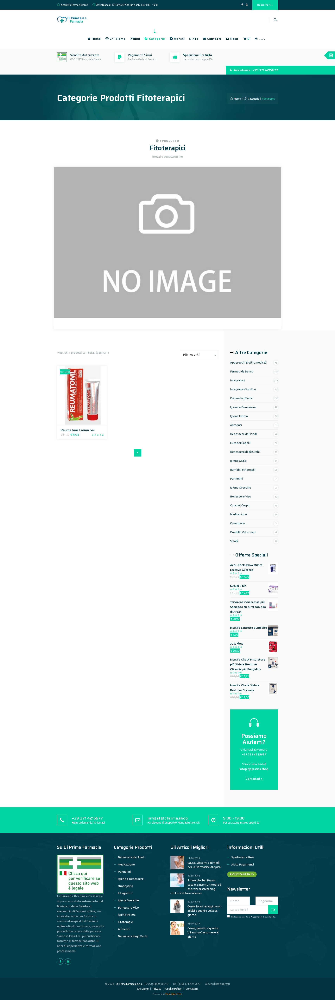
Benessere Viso (240, 496)
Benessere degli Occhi (245, 451)
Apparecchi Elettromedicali (248, 362)
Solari (234, 541)
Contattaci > (254, 778)
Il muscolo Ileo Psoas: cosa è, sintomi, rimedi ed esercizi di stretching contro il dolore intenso (195, 887)
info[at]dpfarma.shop (254, 769)
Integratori (237, 380)
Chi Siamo (117, 38)
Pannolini (236, 478)
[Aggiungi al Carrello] (77, 421)
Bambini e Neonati (242, 469)
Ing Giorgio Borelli (173, 994)
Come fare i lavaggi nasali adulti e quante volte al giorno (204, 911)
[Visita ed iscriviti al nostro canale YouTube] (246, 5)
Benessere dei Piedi (243, 434)
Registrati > (265, 5)
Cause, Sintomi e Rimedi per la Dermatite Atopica (204, 865)
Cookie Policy (173, 988)
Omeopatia (237, 523)
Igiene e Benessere (243, 407)
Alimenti (236, 425)
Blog (136, 38)
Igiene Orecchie (240, 487)
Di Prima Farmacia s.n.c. (129, 983)
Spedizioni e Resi (242, 857)
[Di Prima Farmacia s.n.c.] (72, 19)
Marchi (179, 38)
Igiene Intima (239, 416)
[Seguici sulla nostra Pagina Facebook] (242, 5)
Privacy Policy (256, 917)
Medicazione (238, 514)
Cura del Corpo (240, 505)
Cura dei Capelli (240, 442)
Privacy (157, 988)
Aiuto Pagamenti (242, 864)
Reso (233, 38)
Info (194, 38)
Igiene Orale (238, 460)
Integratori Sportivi (243, 389)
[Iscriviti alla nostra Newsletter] (273, 909)
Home (96, 38)
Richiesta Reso (240, 874)
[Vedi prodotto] (86, 421)
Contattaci (192, 988)
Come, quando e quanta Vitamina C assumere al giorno (203, 932)
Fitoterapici (125, 922)
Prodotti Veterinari (243, 532)
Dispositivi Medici (241, 398)
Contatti (213, 38)
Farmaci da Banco (241, 371)
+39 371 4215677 (254, 754)
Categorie (156, 38)
